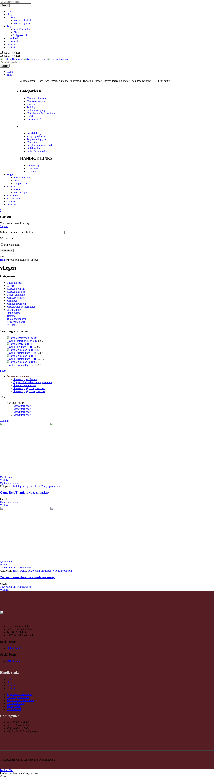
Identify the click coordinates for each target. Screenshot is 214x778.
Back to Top (6, 770)
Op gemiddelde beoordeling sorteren (32, 382)
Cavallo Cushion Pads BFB (22, 358)
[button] (15, 567)
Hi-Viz (30, 116)
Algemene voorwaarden (19, 694)
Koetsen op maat (15, 288)
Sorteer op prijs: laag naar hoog (29, 388)
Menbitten (32, 142)
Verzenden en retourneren (20, 700)
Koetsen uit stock (16, 291)
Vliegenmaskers (31, 486)
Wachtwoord (7, 238)
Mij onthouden (11, 244)
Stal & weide (33, 148)
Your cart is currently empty (14, 223)
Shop (9, 682)
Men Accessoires (36, 101)
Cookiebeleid (14, 709)
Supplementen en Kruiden (40, 145)
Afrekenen (32, 168)
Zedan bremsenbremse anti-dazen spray (27, 577)
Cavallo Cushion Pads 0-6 (21, 365)
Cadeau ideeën (34, 119)
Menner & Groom (36, 98)
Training (31, 107)
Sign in (4, 226)
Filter (3, 370)
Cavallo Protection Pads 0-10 (22, 340)
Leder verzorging (36, 110)
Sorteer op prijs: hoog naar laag (29, 391)
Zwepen (31, 104)
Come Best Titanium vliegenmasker (24, 492)
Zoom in (4, 420)
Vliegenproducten (36, 136)
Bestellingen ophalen (18, 697)
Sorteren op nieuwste (24, 385)
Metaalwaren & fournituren (41, 113)
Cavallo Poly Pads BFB (20, 346)
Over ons (11, 685)
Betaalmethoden (15, 703)
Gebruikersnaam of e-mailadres (16, 232)
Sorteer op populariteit (25, 379)
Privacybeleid (14, 706)
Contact (11, 688)
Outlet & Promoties (37, 151)
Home (3, 259)
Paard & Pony (34, 133)
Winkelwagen (34, 165)
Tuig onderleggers (36, 139)
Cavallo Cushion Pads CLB (22, 352)
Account (31, 171)
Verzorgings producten (39, 570)
